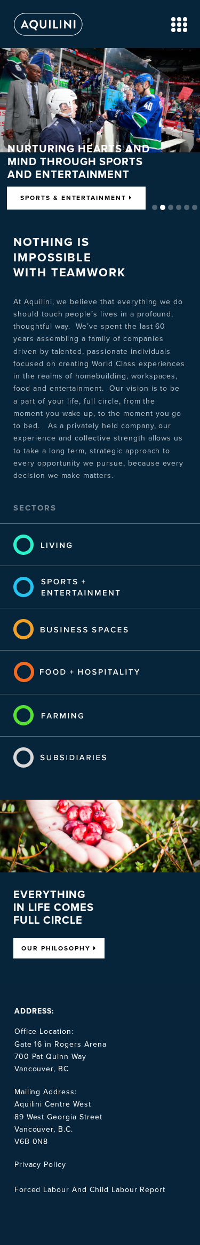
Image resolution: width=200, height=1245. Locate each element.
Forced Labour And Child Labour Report (90, 1189)
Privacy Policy (40, 1164)
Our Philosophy (57, 948)
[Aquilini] (48, 36)
